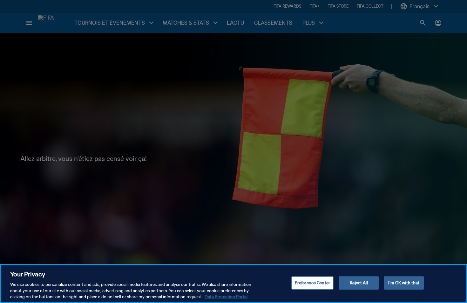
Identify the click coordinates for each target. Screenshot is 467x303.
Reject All (359, 283)
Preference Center (312, 283)
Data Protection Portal (226, 296)
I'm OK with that (403, 283)
